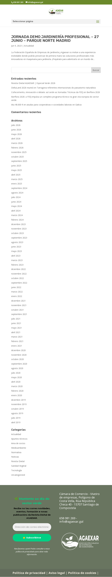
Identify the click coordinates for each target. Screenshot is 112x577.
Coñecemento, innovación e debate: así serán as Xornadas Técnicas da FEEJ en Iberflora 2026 (55, 92)
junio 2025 (16, 165)
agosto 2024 (17, 192)
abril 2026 (15, 138)
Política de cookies (82, 573)
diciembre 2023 (18, 224)
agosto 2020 (17, 368)
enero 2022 (16, 296)
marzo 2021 (17, 336)
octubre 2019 (17, 408)
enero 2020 (16, 395)
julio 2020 (15, 372)
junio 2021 (16, 323)
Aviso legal (57, 573)
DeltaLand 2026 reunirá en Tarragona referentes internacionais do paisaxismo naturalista (53, 87)
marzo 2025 (17, 179)
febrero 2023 (17, 264)
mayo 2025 (16, 170)
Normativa (16, 452)
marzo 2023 (17, 260)
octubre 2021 (17, 309)
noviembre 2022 (19, 273)
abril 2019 (15, 422)
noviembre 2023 (19, 228)
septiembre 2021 (19, 314)
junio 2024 (16, 201)
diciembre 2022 (18, 269)
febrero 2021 (17, 341)
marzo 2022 (17, 291)
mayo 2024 (16, 206)
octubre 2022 (17, 278)
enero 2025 (16, 183)
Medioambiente (18, 447)
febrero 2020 (17, 390)
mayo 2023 (16, 251)
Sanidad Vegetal (18, 465)
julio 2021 (15, 318)
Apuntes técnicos (19, 438)
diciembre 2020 (18, 350)
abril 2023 (15, 255)
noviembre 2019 (19, 404)
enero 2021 (16, 345)
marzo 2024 (17, 215)
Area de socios (18, 443)
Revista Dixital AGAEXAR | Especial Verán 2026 (33, 83)
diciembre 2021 (18, 300)
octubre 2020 (17, 359)
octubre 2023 (17, 233)
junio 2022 (16, 287)
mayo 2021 (16, 327)
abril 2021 (15, 332)
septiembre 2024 (19, 188)
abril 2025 (15, 174)
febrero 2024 (17, 219)
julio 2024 (15, 197)
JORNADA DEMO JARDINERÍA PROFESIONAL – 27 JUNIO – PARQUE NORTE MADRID (55, 39)
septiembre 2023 (19, 237)
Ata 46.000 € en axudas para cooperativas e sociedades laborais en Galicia (46, 104)
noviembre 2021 (19, 305)
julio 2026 (15, 125)
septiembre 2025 (19, 161)
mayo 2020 (16, 377)
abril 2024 (15, 210)
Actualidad (29, 45)
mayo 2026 (16, 134)
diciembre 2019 (18, 399)
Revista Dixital (17, 461)
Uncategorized (18, 474)
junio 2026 (16, 129)
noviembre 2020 (19, 354)
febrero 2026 (17, 147)
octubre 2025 (17, 156)
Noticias (15, 456)
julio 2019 (15, 417)
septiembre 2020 (19, 363)
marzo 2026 (17, 143)
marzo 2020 (17, 386)
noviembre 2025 (19, 152)
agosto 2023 (17, 242)
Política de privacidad (29, 573)
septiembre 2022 (19, 282)
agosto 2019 (17, 413)
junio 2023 (16, 246)
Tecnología (16, 470)
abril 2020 (15, 381)
